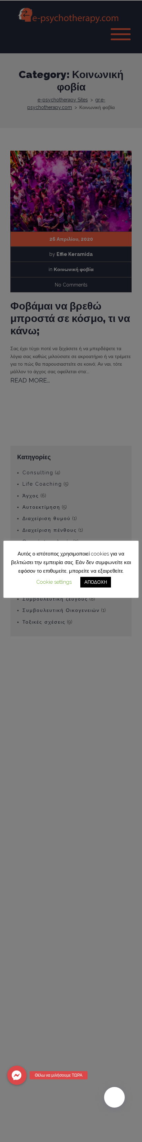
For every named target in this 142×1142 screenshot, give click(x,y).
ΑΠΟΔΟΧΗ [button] (95, 582)
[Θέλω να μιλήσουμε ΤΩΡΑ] (17, 1075)
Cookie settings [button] (54, 582)
